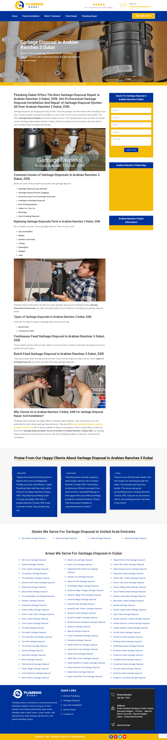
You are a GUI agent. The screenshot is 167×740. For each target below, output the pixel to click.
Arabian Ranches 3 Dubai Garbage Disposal (131, 618)
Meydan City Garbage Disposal (80, 576)
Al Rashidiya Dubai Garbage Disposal (128, 646)
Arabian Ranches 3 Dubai (32, 84)
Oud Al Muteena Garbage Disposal (36, 673)
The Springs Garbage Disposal (34, 573)
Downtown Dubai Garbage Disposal (128, 573)
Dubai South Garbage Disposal (80, 653)
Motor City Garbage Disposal (79, 564)
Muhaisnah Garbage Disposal (34, 587)
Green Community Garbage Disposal (82, 635)
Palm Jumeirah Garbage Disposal (35, 664)
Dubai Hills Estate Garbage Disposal (128, 564)
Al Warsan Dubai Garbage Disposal (127, 637)
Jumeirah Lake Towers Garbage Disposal (84, 608)
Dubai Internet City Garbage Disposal (129, 560)
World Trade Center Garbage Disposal (38, 614)
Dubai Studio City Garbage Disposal (82, 644)
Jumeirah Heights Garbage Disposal (82, 617)
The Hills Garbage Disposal (33, 641)
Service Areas (69, 709)
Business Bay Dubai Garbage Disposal (129, 596)
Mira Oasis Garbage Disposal (34, 560)
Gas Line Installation (72, 705)
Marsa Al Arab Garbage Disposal (81, 581)
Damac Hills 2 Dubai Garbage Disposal (129, 578)
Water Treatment (52, 16)
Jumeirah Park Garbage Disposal (81, 604)
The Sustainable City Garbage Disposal (38, 596)
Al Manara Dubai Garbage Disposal (127, 650)
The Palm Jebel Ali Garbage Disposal (37, 637)
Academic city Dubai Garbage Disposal (129, 677)
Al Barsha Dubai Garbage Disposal (127, 673)
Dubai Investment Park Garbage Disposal (84, 676)
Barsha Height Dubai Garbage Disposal (129, 609)
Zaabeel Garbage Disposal (33, 564)
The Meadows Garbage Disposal (35, 578)
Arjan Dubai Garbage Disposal (125, 614)
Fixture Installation (30, 16)
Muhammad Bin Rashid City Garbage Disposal (82, 570)
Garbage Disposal (71, 700)
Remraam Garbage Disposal (33, 655)
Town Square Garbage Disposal (35, 623)
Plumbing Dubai (78, 736)
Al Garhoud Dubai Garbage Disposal (128, 664)
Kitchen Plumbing (71, 696)
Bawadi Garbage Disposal (124, 605)
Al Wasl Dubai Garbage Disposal (126, 632)
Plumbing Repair (89, 16)
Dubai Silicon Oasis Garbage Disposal (83, 658)
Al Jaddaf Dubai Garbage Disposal (127, 659)
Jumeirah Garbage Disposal (78, 626)
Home (14, 16)
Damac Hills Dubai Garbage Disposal (128, 582)
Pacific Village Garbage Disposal (35, 668)
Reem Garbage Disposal (32, 659)
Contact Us (68, 714)
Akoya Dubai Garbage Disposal (34, 591)
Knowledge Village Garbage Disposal (82, 586)
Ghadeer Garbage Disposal (33, 600)
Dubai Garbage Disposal (100, 538)
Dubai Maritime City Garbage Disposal (83, 667)
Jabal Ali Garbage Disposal (78, 631)
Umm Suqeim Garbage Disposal (35, 569)
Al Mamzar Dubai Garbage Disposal (128, 655)
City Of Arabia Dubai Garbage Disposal (129, 591)
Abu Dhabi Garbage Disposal (34, 538)
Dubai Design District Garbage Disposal (130, 569)
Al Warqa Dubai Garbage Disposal (127, 641)
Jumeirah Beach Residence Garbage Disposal (86, 622)
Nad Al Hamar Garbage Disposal (35, 677)
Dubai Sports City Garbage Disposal (82, 649)
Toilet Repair (71, 16)
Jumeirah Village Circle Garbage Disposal (84, 595)
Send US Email (123, 725)
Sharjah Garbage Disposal (135, 538)
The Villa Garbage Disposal (33, 628)
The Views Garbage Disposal (34, 632)
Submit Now (131, 150)
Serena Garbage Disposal (32, 650)
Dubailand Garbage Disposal (79, 640)
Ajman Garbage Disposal (66, 538)
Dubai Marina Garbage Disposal (80, 672)
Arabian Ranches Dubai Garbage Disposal (130, 628)
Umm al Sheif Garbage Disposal (35, 618)
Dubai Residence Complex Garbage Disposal (86, 663)
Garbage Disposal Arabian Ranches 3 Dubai (66, 84)
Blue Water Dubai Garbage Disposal (128, 600)
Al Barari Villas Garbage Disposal (35, 609)
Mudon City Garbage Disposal (79, 560)
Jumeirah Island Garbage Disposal (81, 613)
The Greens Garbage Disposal (34, 646)
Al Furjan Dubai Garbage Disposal (127, 668)
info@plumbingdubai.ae (140, 6)
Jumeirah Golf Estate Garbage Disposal (38, 582)
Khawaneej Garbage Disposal (34, 605)
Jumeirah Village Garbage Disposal (81, 599)
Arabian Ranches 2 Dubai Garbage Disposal (131, 623)
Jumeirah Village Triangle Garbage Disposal (85, 590)
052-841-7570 (143, 15)
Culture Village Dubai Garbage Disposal (129, 587)
